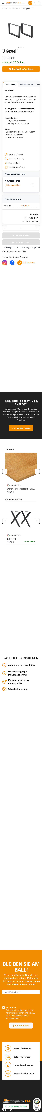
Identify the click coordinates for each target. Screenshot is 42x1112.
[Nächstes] (37, 471)
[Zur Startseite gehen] (16, 2)
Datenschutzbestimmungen (18, 1010)
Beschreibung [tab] (11, 84)
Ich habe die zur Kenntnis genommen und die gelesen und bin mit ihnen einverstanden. (20, 1013)
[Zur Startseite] (21, 1101)
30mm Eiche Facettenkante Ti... (21, 489)
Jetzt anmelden (21, 1025)
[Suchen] (30, 3)
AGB (33, 1013)
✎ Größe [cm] (12, 180)
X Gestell (11, 539)
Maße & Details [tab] (26, 84)
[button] (16, 1106)
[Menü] (3, 2)
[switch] (37, 1108)
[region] (21, 30)
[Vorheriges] (4, 471)
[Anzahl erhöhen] (37, 228)
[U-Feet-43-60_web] (21, 30)
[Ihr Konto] (35, 2)
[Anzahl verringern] (4, 228)
